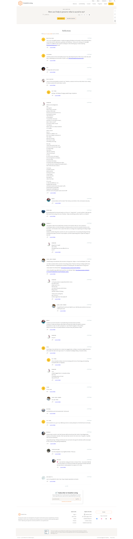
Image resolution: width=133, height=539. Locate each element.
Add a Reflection (61, 18)
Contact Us (104, 0)
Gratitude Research (87, 518)
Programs (100, 3)
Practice (94, 3)
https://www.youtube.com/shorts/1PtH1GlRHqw (70, 267)
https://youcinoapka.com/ (51, 45)
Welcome (75, 3)
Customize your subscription (66, 501)
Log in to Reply (52, 47)
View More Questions (71, 18)
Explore (105, 3)
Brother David (88, 514)
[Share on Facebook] (82, 15)
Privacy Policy (112, 537)
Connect (88, 3)
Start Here (74, 516)
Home (93, 0)
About (98, 0)
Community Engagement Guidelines (103, 537)
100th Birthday (82, 3)
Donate (111, 3)
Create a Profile (49, 33)
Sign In (110, 0)
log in (45, 33)
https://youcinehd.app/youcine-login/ (76, 58)
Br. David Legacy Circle (86, 516)
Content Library (88, 520)
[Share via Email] (89, 15)
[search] (114, 0)
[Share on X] (87, 15)
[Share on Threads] (84, 15)
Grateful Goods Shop (87, 522)
